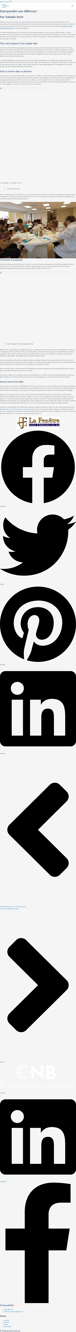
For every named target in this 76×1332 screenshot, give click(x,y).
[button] (38, 468)
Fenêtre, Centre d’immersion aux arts (14, 409)
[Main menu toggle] (72, 6)
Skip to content (4, 1)
